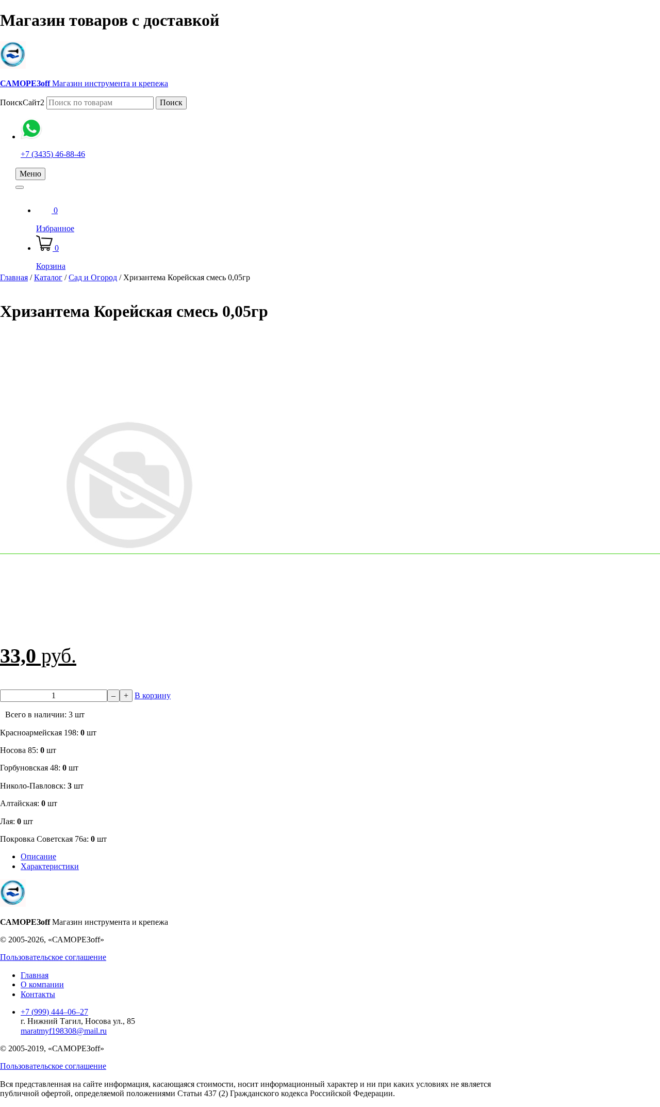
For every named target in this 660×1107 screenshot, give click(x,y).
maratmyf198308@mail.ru (64, 1030)
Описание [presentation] (38, 856)
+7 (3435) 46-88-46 (53, 154)
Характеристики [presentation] (50, 866)
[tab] (258, 856)
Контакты (38, 994)
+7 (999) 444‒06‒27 (54, 1011)
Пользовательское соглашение (53, 957)
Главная (14, 277)
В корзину (153, 695)
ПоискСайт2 (22, 102)
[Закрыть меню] (19, 187)
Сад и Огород (93, 277)
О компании (42, 984)
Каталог (48, 277)
